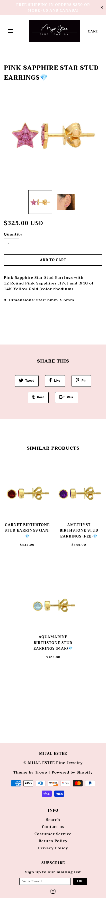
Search (53, 820)
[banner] (54, 31)
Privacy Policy (53, 848)
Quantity (11, 234)
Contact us (53, 827)
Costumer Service (53, 834)
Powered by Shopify (72, 772)
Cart (93, 31)
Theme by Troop (30, 772)
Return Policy (53, 841)
